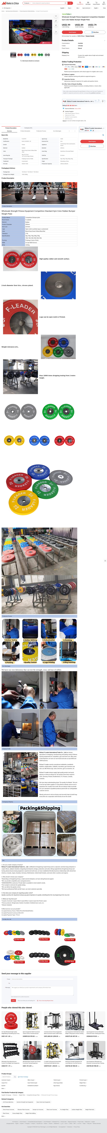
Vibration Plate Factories (23, 1109)
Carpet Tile (4, 1083)
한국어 (66, 1123)
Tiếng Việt (89, 1123)
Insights (93, 1121)
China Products (23, 1121)
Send (13, 1000)
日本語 (70, 1123)
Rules (104, 8)
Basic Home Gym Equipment (43, 1102)
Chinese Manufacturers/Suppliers (35, 1121)
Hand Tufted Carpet (32, 1083)
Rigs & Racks (57, 1085)
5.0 (86, 130)
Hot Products (15, 1121)
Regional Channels (72, 1121)
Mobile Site (87, 1121)
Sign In (64, 120)
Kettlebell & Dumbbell (33, 1085)
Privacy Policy (77, 1126)
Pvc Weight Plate (64, 1109)
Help (77, 8)
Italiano (45, 1123)
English (16, 1123)
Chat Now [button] (96, 32)
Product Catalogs (23, 1077)
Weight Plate (83, 1083)
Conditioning (83, 1085)
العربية (62, 1123)
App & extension (86, 8)
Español (22, 1123)
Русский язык (39, 1123)
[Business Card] (103, 135)
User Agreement (62, 1126)
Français (33, 1123)
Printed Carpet (83, 1080)
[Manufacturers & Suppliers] (10, 3)
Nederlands (56, 1123)
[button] (72, 131)
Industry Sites (63, 1121)
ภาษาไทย (79, 1123)
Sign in (103, 4)
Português (27, 1123)
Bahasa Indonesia (97, 1123)
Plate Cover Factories (52, 1109)
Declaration (69, 1126)
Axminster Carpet (6, 1080)
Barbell (3, 1085)
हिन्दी (74, 1123)
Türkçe (84, 1123)
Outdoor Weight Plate (77, 1109)
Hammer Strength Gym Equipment (25, 1102)
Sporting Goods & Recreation (12, 11)
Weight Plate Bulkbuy (31, 1113)
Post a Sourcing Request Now (45, 1000)
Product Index (81, 1121)
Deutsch (50, 1123)
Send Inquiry (72, 32)
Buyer (69, 8)
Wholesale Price (55, 1121)
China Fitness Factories (8, 1109)
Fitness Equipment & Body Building (27, 11)
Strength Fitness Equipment (42, 11)
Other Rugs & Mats (58, 1083)
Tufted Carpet (57, 1080)
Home (3, 11)
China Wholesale (47, 1121)
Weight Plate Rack (89, 1109)
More (3, 1116)
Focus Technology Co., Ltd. (43, 1126)
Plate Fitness (6, 1113)
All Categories (7, 8)
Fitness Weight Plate (17, 1113)
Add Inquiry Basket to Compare (30, 61)
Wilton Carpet (31, 1080)
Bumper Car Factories (38, 1109)
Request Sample (90, 36)
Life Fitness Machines (8, 1102)
